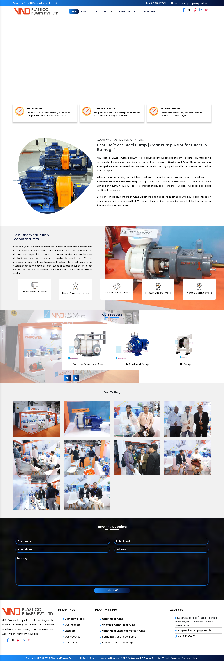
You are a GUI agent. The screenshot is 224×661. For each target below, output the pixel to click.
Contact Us (71, 642)
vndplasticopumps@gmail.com (191, 3)
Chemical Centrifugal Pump (118, 624)
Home (74, 11)
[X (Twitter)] (189, 10)
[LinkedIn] (200, 10)
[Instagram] (206, 10)
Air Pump (185, 364)
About (85, 11)
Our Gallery (123, 11)
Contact (149, 11)
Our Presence (72, 636)
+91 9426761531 (157, 3)
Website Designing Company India (180, 658)
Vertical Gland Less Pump (89, 364)
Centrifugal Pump (112, 618)
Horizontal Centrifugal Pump (118, 636)
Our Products (102, 11)
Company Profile (74, 618)
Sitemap (69, 630)
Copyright (31, 658)
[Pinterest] (195, 10)
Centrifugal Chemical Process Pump (123, 630)
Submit (110, 590)
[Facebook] (184, 10)
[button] (17, 63)
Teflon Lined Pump (137, 364)
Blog (137, 11)
